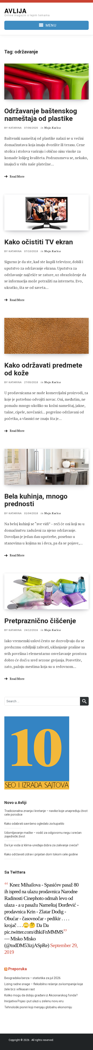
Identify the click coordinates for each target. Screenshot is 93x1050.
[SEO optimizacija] (36, 752)
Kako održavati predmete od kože (43, 369)
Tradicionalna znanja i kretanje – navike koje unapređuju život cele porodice (46, 812)
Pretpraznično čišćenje (40, 621)
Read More (17, 176)
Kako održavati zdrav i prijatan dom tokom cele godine (41, 854)
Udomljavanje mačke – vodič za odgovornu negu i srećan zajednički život (43, 834)
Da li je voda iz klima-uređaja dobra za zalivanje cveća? (41, 845)
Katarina (15, 127)
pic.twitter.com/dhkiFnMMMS (33, 932)
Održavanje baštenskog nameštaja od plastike (40, 115)
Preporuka (17, 969)
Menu (51, 25)
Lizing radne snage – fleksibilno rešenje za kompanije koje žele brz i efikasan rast (43, 986)
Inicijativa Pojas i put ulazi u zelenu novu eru (34, 1001)
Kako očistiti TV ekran (38, 242)
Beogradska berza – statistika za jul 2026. (32, 978)
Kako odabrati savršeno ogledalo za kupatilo (34, 823)
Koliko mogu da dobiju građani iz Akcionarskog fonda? (41, 995)
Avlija (15, 10)
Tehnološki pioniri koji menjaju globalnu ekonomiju (38, 1007)
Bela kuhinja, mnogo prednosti (35, 500)
